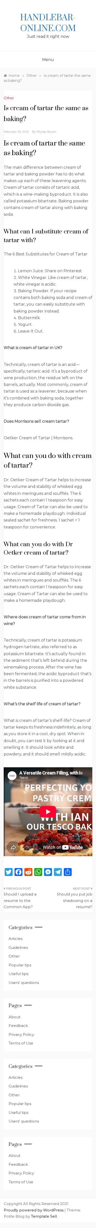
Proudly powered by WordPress (34, 1210)
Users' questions (24, 982)
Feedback (18, 1025)
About (14, 1017)
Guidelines (18, 947)
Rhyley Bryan (46, 131)
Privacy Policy (21, 1034)
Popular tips (20, 965)
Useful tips (18, 973)
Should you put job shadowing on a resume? (74, 900)
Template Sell (44, 1216)
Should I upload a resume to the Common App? (20, 900)
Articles (15, 938)
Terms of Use (21, 1043)
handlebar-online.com (48, 23)
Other (9, 98)
